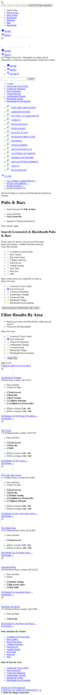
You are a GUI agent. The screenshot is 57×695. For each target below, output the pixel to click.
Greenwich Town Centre (17, 86)
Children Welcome (17, 260)
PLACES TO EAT (19, 132)
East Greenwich (14, 91)
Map (9, 23)
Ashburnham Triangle (16, 96)
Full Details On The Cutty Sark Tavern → (19, 513)
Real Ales (13, 271)
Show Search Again (10, 226)
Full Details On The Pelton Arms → (17, 552)
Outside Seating (16, 265)
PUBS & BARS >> (15, 186)
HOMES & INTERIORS (22, 157)
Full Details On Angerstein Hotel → (17, 592)
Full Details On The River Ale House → (19, 623)
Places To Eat (13, 13)
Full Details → (7, 418)
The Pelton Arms (8, 528)
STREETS (16, 120)
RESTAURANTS (19, 124)
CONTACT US (8, 690)
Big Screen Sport (17, 257)
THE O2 (15, 166)
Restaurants (12, 18)
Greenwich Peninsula (16, 89)
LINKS (19, 690)
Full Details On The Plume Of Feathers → (19, 416)
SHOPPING (16, 141)
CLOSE (6, 176)
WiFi (11, 274)
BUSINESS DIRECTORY (23, 137)
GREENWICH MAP (20, 112)
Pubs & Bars (12, 15)
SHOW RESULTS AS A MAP (17, 366)
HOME (6, 31)
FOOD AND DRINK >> (18, 183)
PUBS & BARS (18, 128)
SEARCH (13, 74)
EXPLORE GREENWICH (23, 107)
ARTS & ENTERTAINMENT (24, 162)
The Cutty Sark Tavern (11, 475)
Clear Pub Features (9, 247)
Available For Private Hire (21, 252)
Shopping (11, 20)
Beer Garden (15, 254)
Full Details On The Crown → (14, 461)
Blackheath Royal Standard (19, 101)
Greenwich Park (14, 94)
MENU (6, 35)
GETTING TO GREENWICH (25, 116)
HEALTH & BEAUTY (21, 149)
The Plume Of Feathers (11, 377)
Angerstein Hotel (8, 567)
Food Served (15, 263)
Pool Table (14, 268)
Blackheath (11, 25)
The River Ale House (10, 606)
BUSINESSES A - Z (32, 690)
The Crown (6, 430)
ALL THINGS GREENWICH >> (22, 181)
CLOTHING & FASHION (23, 153)
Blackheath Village (15, 99)
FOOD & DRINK (19, 145)
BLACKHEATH (19, 170)
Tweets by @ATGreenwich (13, 687)
